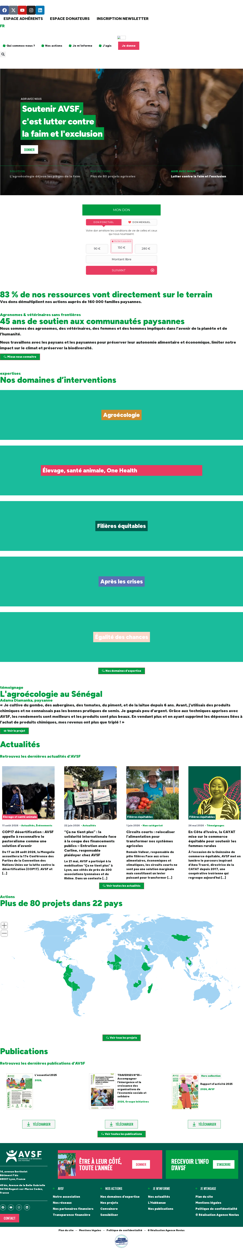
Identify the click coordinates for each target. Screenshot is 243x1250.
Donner (29, 149)
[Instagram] (31, 10)
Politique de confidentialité (216, 1208)
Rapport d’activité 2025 (216, 1084)
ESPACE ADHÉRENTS (23, 18)
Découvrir (121, 423)
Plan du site (204, 1196)
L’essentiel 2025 (46, 1075)
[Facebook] (4, 10)
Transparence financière (71, 1215)
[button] (3, 54)
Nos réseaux (62, 1202)
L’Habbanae (157, 1202)
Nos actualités (159, 1196)
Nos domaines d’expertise (120, 1196)
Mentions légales (208, 1202)
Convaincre (109, 1208)
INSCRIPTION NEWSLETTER (123, 18)
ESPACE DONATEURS (70, 18)
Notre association (66, 1196)
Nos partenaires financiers (73, 1208)
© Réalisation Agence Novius (217, 1215)
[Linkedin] (40, 10)
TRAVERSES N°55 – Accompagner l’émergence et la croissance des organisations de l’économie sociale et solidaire (131, 1085)
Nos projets (109, 1202)
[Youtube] (22, 10)
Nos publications (160, 1208)
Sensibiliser (109, 1215)
